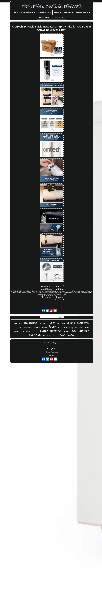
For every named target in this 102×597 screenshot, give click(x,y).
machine (55, 330)
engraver (83, 322)
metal (45, 323)
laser (52, 326)
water (87, 327)
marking (68, 327)
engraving (35, 334)
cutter (44, 330)
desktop (44, 327)
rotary (37, 327)
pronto (16, 331)
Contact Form (52, 346)
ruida (28, 332)
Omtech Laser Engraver (51, 343)
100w (60, 327)
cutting (71, 322)
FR (53, 355)
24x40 (62, 335)
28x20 (20, 327)
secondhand (30, 322)
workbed (66, 331)
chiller (74, 331)
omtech (84, 330)
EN (50, 355)
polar (49, 335)
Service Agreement (52, 352)
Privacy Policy (51, 349)
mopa (20, 323)
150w (44, 335)
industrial (28, 327)
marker (70, 334)
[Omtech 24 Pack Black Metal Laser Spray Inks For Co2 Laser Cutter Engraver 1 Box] (52, 45)
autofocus (79, 327)
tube (40, 323)
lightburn (15, 328)
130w (15, 323)
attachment (55, 335)
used (63, 323)
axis (22, 331)
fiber (52, 322)
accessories (35, 331)
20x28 (58, 323)
